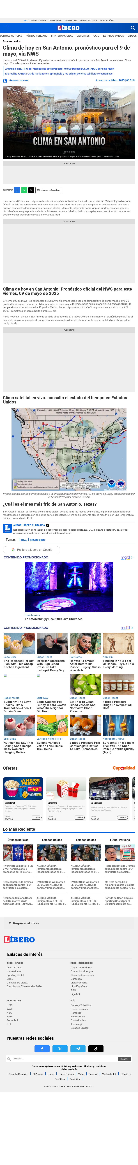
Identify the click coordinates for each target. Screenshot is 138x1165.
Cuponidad (75, 1079)
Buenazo (93, 1074)
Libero (51, 1074)
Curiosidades (78, 1020)
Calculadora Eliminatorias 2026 (24, 986)
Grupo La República (18, 1074)
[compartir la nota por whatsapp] (24, 190)
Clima (24, 539)
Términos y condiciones (95, 1066)
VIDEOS (132, 35)
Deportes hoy (13, 1000)
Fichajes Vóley (107, 20)
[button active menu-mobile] (4, 28)
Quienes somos (52, 1066)
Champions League (82, 971)
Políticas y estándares (71, 1066)
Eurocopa (76, 978)
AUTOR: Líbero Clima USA (29, 525)
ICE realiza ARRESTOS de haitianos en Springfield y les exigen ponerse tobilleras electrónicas (58, 73)
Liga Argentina (79, 982)
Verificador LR (109, 1074)
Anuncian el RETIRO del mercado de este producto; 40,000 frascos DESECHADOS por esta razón (59, 68)
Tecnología (77, 1024)
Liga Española (79, 986)
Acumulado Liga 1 (88, 20)
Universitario (55, 20)
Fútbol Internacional (81, 962)
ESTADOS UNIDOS (113, 35)
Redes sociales (79, 1009)
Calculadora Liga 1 (17, 982)
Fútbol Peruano (36, 35)
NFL (9, 1024)
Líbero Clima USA (19, 80)
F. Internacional (62, 35)
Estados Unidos (11, 41)
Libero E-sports (66, 1074)
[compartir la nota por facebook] (17, 190)
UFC (9, 1005)
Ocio (96, 35)
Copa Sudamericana (82, 975)
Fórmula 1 (12, 1020)
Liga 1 (10, 978)
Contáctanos (38, 1066)
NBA (9, 1012)
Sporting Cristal (15, 975)
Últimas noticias (11, 35)
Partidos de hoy (38, 20)
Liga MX (75, 994)
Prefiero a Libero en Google (34, 549)
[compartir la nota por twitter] (31, 190)
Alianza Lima (71, 20)
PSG (73, 990)
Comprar (36, 817)
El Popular (38, 1074)
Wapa (81, 1074)
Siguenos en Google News (51, 190)
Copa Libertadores (81, 967)
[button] (133, 27)
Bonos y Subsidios (81, 1005)
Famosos (76, 1012)
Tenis (10, 1016)
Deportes (83, 35)
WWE (10, 1009)
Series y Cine (78, 1016)
